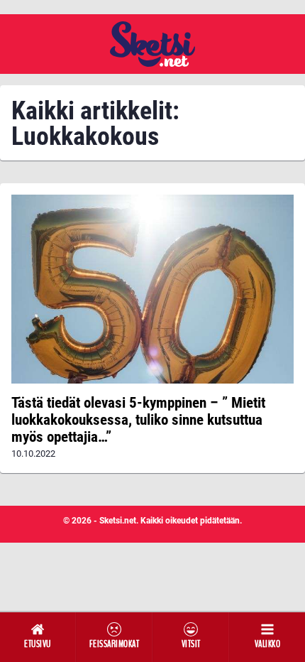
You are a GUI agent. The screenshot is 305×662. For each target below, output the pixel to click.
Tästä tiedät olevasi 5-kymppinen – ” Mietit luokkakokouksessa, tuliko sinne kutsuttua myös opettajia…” (138, 419)
